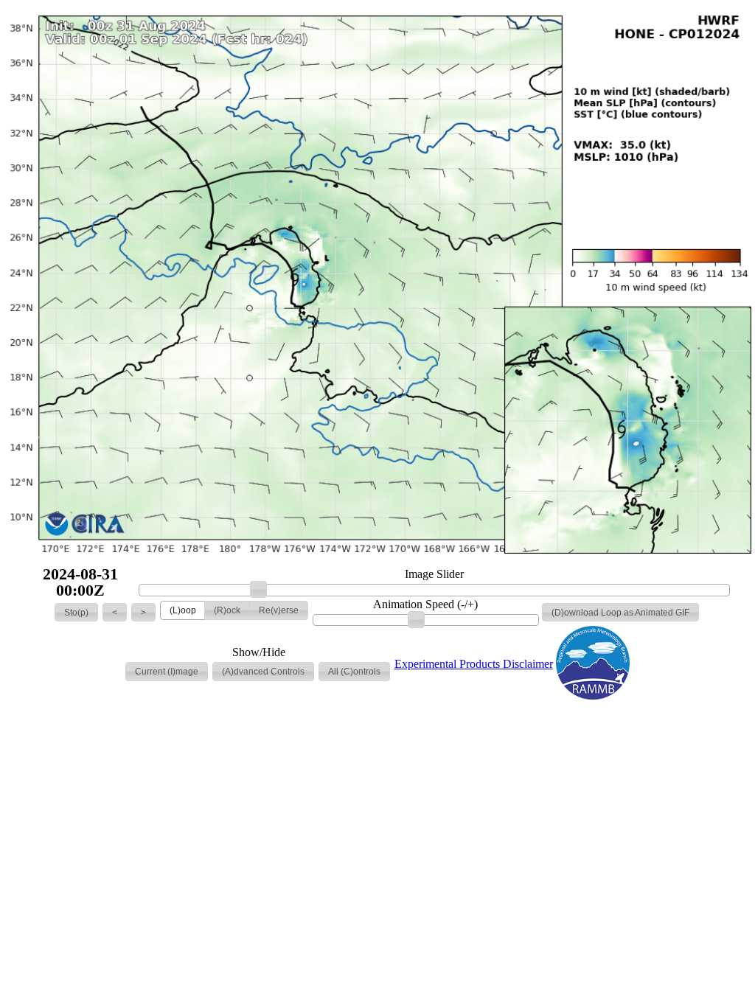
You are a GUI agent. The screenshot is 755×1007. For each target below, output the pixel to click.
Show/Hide (258, 652)
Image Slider (434, 574)
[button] (76, 612)
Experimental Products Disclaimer (473, 664)
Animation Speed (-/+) (425, 604)
